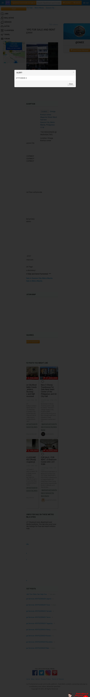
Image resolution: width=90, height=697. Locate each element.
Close (71, 84)
